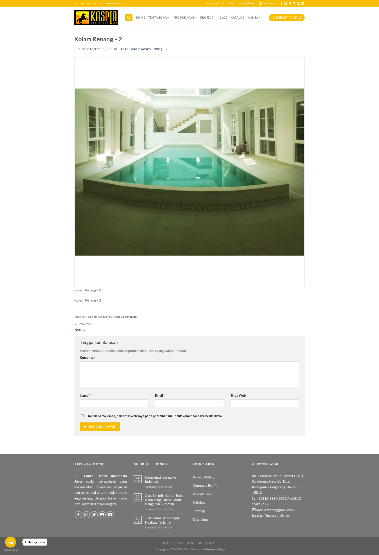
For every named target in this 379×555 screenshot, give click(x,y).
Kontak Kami (246, 3)
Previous (83, 324)
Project (207, 17)
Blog (231, 3)
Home (140, 17)
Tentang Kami (215, 3)
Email (160, 395)
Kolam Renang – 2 (154, 49)
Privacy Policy (203, 477)
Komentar (88, 357)
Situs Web (238, 395)
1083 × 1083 (127, 49)
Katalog (238, 17)
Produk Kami (183, 17)
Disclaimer (201, 519)
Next (80, 329)
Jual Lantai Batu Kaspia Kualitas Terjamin (162, 520)
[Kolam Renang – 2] (189, 171)
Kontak (254, 17)
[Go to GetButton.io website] (11, 550)
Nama (85, 395)
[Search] (129, 17)
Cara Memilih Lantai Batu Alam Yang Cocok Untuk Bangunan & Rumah (164, 499)
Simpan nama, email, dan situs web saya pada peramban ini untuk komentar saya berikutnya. (154, 416)
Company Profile (205, 485)
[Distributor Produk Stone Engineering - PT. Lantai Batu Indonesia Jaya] (96, 17)
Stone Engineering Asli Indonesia (161, 479)
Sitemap (199, 511)
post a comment (127, 316)
